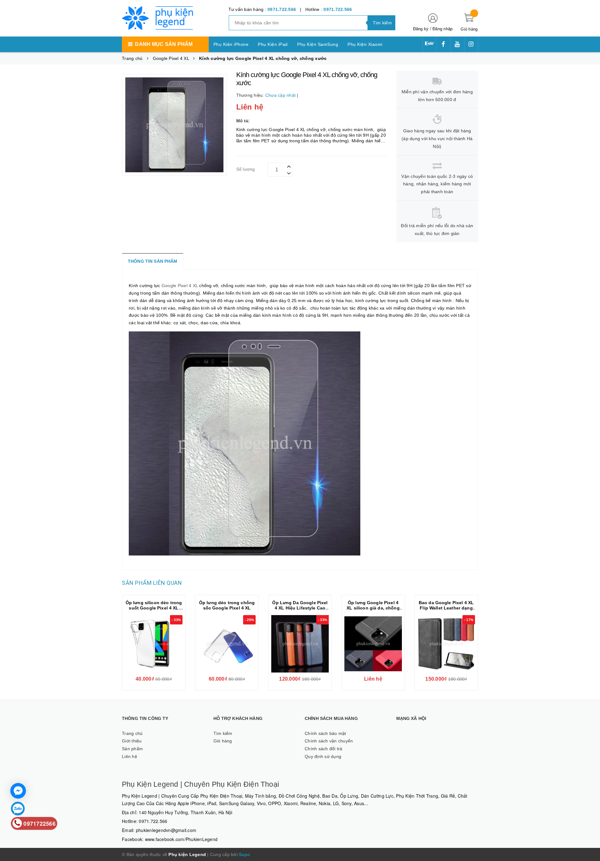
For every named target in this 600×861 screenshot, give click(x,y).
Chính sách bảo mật (325, 733)
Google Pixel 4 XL (179, 285)
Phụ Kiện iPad (273, 44)
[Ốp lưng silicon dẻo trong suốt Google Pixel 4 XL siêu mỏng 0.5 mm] (153, 644)
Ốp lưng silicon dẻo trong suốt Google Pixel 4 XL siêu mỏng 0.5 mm (154, 608)
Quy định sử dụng (323, 756)
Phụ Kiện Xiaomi (365, 44)
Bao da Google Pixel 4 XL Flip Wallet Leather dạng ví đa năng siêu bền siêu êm (446, 610)
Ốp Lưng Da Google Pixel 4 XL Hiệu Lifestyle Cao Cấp (300, 608)
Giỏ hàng (222, 740)
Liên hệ (129, 756)
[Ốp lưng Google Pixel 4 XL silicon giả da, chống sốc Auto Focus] (373, 644)
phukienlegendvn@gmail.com (166, 830)
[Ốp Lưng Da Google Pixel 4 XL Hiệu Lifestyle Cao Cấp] (300, 644)
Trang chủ (132, 733)
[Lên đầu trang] (589, 424)
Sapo (244, 854)
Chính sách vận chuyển (329, 740)
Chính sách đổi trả (323, 748)
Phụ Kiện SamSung (317, 44)
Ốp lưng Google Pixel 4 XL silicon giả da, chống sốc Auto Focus (373, 608)
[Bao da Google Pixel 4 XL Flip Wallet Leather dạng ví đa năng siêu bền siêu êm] (446, 644)
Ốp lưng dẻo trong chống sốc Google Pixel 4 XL (227, 605)
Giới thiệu (132, 740)
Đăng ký (421, 29)
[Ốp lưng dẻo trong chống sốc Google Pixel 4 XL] (227, 644)
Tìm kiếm (222, 733)
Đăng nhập (442, 29)
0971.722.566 (282, 9)
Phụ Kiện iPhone (231, 44)
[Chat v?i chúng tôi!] (18, 791)
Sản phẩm (132, 748)
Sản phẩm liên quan (152, 582)
